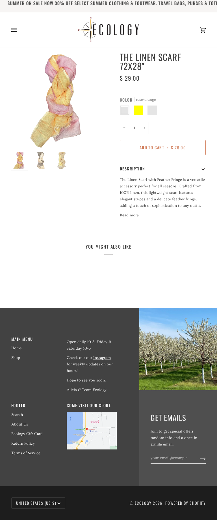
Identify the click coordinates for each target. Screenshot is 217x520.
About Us (19, 424)
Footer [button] (18, 405)
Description (132, 169)
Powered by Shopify (185, 503)
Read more (129, 215)
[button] (92, 337)
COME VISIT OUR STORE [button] (89, 405)
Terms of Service (25, 453)
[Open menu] (19, 29)
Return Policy (23, 443)
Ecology (144, 503)
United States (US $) (36, 503)
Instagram (102, 358)
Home (16, 348)
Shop (15, 358)
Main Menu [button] (22, 339)
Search (17, 415)
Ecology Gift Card (27, 434)
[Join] (198, 457)
